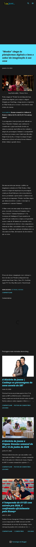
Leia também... (6, 112)
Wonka (20, 289)
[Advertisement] (18, 26)
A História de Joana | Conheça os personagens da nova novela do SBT (17, 382)
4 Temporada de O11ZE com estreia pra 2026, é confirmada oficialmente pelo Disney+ (17, 507)
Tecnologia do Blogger (19, 542)
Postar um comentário (22, 405)
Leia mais (5, 408)
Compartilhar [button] (7, 292)
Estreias (15, 289)
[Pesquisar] (28, 3)
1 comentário (19, 531)
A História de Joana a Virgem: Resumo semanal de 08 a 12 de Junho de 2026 (17, 444)
